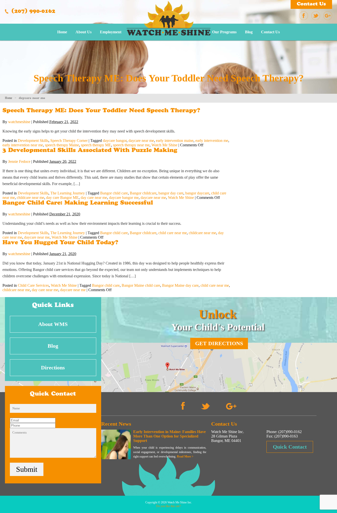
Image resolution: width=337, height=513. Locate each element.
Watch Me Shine (164, 145)
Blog (249, 32)
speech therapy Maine (62, 145)
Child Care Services (33, 285)
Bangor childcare (143, 193)
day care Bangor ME (62, 197)
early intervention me (211, 140)
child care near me (172, 233)
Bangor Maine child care (141, 285)
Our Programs (224, 32)
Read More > (185, 456)
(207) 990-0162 (32, 12)
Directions (53, 367)
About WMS (53, 324)
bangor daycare (197, 193)
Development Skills (33, 140)
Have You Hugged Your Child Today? (60, 243)
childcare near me (30, 197)
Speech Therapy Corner (69, 140)
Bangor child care (114, 193)
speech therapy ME (96, 145)
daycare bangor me (124, 197)
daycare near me (141, 140)
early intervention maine (174, 140)
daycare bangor (115, 140)
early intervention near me (22, 145)
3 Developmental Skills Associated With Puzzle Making (89, 151)
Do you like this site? (168, 506)
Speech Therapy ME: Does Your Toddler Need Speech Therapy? (101, 111)
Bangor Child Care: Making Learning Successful (77, 203)
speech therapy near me (131, 145)
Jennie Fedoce (19, 161)
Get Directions (219, 343)
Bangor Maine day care (180, 285)
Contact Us (311, 4)
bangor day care (170, 193)
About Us (83, 32)
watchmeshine (19, 122)
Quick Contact (290, 447)
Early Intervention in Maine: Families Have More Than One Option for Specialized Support (169, 436)
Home (62, 32)
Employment (110, 32)
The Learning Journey (67, 193)
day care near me (94, 197)
